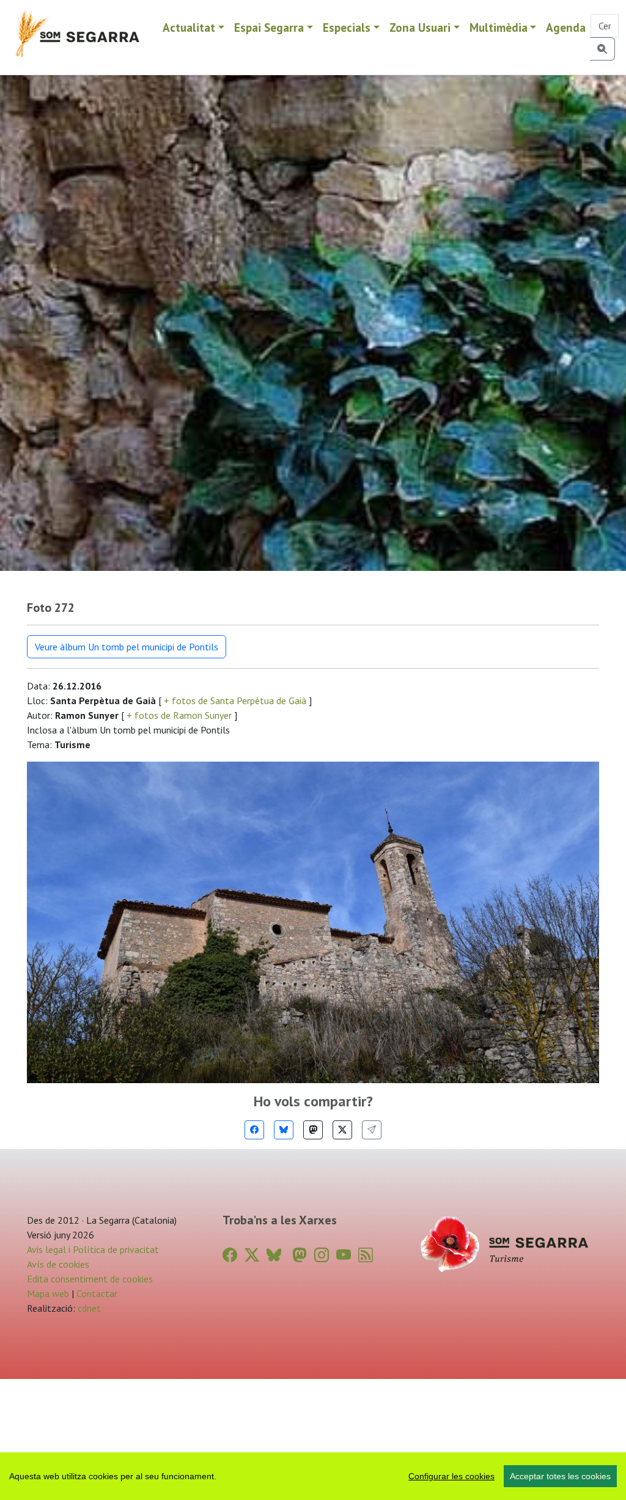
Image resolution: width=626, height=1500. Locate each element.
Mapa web (48, 1293)
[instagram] (321, 1255)
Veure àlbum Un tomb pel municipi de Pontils (126, 647)
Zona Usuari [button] (420, 27)
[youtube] (343, 1255)
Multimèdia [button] (499, 27)
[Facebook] (254, 1129)
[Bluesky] (283, 1129)
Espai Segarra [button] (269, 27)
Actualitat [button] (189, 27)
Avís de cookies (58, 1264)
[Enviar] (371, 1129)
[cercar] (602, 49)
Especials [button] (346, 27)
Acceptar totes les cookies (560, 1476)
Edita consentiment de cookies (90, 1279)
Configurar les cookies (451, 1476)
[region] (313, 1476)
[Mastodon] (313, 1129)
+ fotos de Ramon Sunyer (179, 715)
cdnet (88, 1308)
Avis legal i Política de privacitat (93, 1249)
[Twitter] (342, 1129)
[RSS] (365, 1255)
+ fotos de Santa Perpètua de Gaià (235, 700)
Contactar (96, 1293)
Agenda (566, 27)
